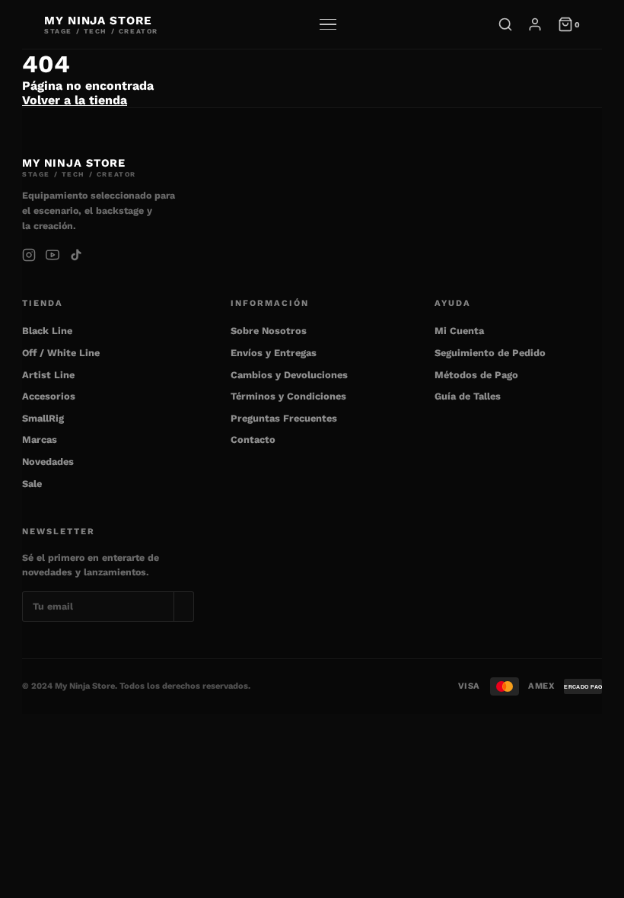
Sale (32, 483)
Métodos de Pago (476, 375)
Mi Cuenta (459, 330)
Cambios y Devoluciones (289, 375)
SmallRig (43, 418)
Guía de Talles (468, 396)
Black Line (47, 330)
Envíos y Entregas (274, 352)
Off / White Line (61, 352)
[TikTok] (76, 255)
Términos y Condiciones (288, 396)
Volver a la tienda (74, 100)
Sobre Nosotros (269, 330)
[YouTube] (52, 255)
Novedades (48, 461)
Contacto (253, 439)
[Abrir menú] (328, 24)
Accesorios (48, 396)
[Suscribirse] (184, 606)
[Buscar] (505, 24)
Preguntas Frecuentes (284, 418)
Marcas (39, 439)
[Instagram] (29, 255)
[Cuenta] (535, 24)
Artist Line (48, 375)
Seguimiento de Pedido (490, 352)
